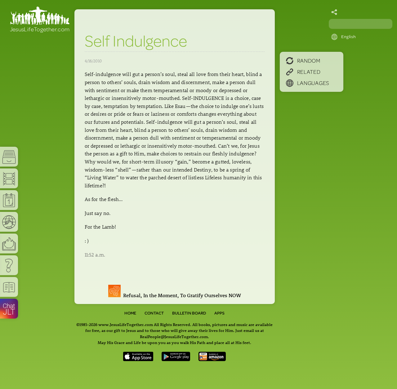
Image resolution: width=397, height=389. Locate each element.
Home (130, 313)
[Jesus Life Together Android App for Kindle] (212, 359)
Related (309, 72)
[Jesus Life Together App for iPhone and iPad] (138, 359)
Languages (313, 83)
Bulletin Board (189, 313)
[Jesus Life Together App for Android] (176, 359)
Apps (219, 313)
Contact (154, 313)
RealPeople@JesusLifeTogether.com (174, 336)
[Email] (334, 12)
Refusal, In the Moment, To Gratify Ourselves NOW (181, 295)
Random (308, 60)
